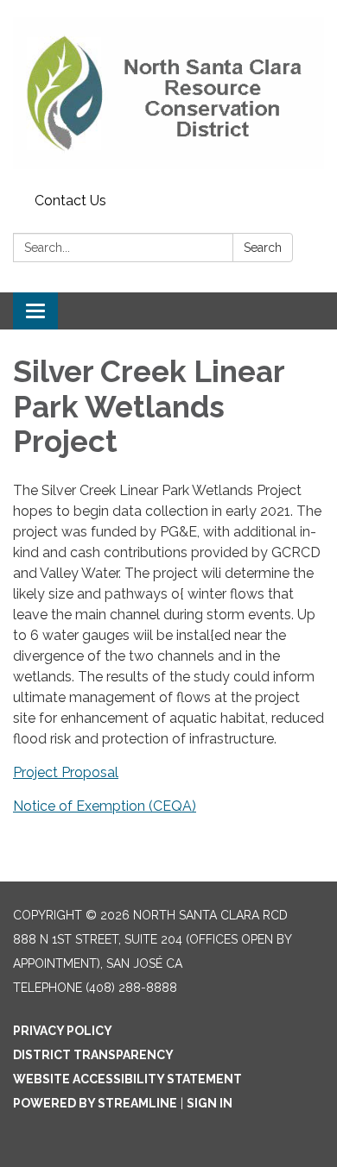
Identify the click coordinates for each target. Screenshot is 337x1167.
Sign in (209, 1103)
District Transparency (93, 1055)
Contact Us (70, 200)
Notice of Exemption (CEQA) (104, 806)
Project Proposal (65, 772)
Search (263, 247)
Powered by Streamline (95, 1103)
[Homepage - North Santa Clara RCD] (168, 93)
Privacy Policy (62, 1031)
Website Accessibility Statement (127, 1079)
